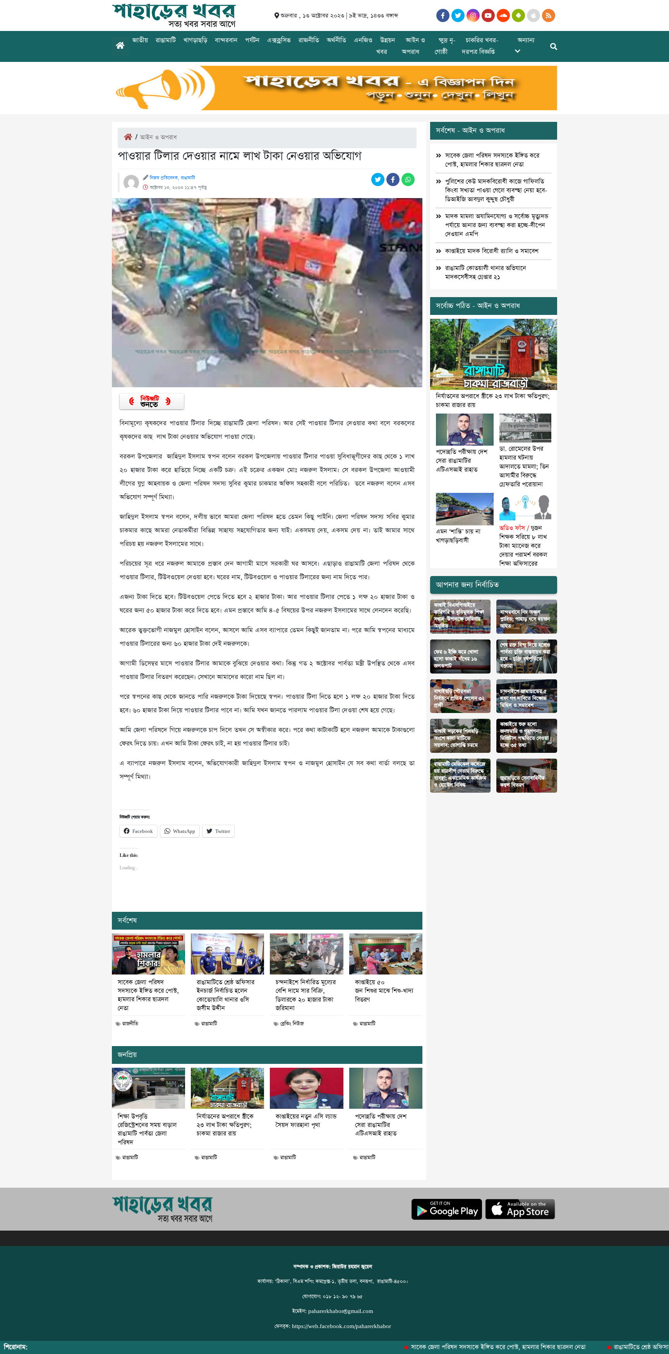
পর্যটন (252, 40)
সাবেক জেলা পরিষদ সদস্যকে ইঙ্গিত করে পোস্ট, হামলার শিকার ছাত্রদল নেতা (148, 995)
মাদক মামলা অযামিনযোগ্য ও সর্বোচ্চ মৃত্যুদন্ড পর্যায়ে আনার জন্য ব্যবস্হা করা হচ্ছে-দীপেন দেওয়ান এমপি (496, 225)
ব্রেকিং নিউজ (292, 1023)
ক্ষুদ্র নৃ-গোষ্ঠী (445, 46)
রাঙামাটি (166, 40)
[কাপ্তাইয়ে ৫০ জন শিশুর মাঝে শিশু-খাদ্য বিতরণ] (385, 953)
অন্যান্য (526, 40)
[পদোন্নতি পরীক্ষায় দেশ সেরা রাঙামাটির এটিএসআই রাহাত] (385, 1088)
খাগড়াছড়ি (195, 40)
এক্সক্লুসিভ (279, 40)
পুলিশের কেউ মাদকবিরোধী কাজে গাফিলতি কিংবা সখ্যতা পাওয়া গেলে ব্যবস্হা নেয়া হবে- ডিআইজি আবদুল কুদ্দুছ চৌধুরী (496, 190)
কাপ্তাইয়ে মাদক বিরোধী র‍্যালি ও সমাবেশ (492, 251)
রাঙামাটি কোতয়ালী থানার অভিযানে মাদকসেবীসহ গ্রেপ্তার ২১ (485, 273)
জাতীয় (140, 40)
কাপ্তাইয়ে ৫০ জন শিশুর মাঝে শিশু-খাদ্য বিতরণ (384, 991)
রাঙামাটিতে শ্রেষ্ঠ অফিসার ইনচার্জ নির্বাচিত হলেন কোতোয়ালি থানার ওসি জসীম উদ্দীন (225, 995)
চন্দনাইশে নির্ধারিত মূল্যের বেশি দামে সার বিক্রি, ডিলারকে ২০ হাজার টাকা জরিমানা (306, 995)
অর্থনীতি (336, 40)
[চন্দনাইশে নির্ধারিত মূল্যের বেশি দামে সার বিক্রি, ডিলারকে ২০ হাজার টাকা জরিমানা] (306, 953)
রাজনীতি (308, 40)
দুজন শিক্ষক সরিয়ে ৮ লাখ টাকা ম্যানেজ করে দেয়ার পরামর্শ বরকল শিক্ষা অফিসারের (523, 546)
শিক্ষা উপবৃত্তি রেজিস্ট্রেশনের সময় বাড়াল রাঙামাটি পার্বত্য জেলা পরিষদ (147, 1130)
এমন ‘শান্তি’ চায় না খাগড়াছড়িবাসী (458, 536)
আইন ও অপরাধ (413, 46)
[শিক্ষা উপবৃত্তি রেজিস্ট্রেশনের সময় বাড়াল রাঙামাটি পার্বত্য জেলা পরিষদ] (148, 1088)
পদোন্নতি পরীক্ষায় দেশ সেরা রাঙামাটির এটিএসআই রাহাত (381, 1126)
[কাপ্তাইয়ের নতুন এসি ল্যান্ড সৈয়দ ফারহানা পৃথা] (306, 1088)
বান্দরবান (226, 40)
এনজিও (363, 40)
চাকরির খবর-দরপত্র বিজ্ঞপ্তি (480, 46)
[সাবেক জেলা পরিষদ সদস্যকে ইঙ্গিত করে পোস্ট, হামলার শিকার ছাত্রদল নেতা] (148, 953)
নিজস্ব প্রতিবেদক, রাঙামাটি (172, 178)
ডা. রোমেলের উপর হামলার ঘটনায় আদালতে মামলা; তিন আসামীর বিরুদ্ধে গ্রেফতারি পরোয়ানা (524, 466)
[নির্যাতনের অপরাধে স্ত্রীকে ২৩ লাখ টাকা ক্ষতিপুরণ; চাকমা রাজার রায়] (227, 1088)
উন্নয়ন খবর (385, 46)
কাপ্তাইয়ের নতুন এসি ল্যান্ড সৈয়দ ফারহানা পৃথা (306, 1121)
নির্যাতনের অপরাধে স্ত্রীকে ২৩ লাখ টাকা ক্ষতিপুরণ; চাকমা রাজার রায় (225, 1126)
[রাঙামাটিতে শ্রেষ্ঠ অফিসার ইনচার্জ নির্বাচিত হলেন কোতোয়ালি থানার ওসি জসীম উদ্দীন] (227, 953)
